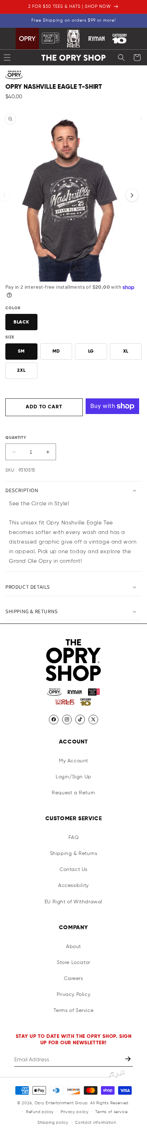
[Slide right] (132, 195)
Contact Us (73, 869)
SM (21, 351)
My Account (73, 760)
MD (56, 351)
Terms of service (111, 1112)
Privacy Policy (73, 994)
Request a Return (73, 792)
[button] (121, 57)
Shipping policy (53, 1123)
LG (91, 351)
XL (125, 351)
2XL (21, 370)
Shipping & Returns (73, 853)
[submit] (129, 1059)
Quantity (15, 438)
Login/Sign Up (73, 776)
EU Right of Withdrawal (73, 901)
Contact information (95, 1123)
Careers (73, 978)
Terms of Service (74, 1010)
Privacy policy (75, 1112)
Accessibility (73, 885)
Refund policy (40, 1112)
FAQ (74, 837)
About (73, 946)
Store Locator (73, 962)
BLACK (21, 322)
